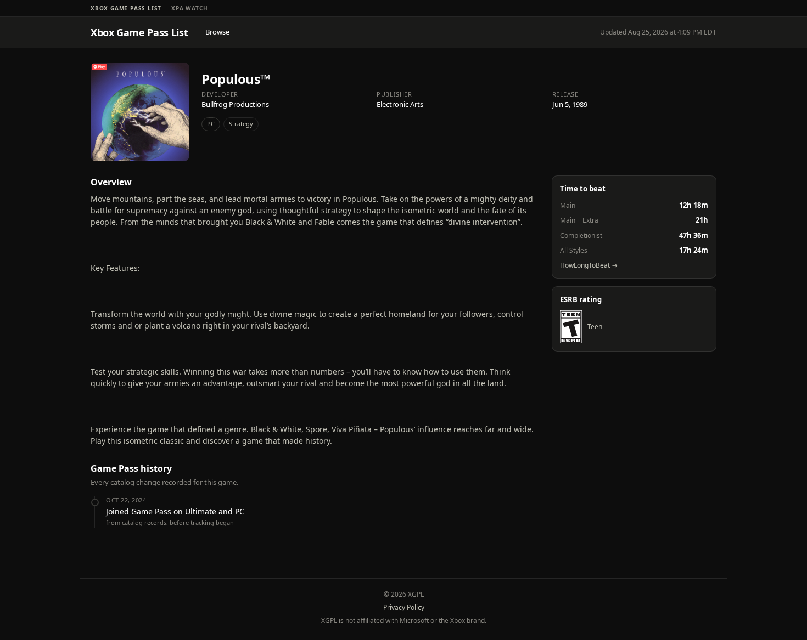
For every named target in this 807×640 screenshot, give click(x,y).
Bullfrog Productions (235, 104)
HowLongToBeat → (589, 265)
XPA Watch (189, 8)
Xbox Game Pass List (126, 8)
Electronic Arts (400, 104)
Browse (217, 32)
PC (211, 124)
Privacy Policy (403, 607)
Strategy (241, 124)
